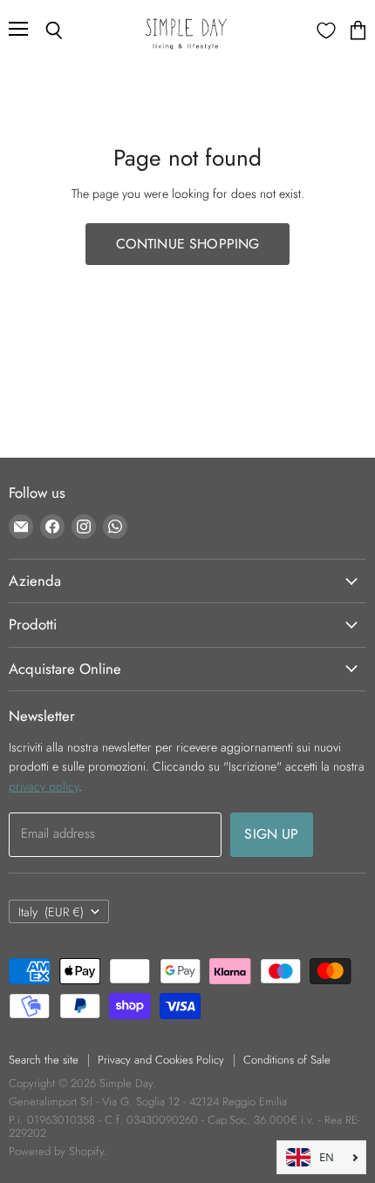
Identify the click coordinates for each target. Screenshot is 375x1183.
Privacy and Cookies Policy (161, 1059)
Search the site (43, 1059)
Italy (51, 912)
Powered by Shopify (56, 1151)
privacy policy (43, 786)
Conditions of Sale (287, 1059)
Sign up (271, 834)
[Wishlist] (326, 30)
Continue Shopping (188, 244)
